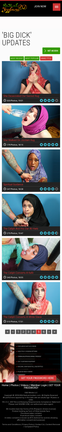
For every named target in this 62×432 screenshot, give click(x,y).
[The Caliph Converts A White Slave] (31, 298)
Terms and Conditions (11, 424)
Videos (25, 385)
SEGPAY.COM (24, 404)
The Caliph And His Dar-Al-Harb (20, 228)
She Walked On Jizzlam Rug (19, 140)
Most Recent (17, 58)
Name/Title (46, 58)
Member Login (39, 385)
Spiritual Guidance (13, 184)
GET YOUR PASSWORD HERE (37, 378)
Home (5, 385)
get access (53, 51)
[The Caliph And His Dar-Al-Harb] (31, 210)
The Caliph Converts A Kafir (18, 272)
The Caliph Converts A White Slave (22, 316)
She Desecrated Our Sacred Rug (21, 96)
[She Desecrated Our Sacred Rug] (31, 77)
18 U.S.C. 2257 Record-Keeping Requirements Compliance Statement (31, 402)
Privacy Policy (28, 424)
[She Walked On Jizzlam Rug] (31, 121)
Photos (14, 385)
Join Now (40, 6)
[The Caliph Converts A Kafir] (31, 254)
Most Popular (32, 58)
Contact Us (39, 424)
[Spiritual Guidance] (31, 165)
